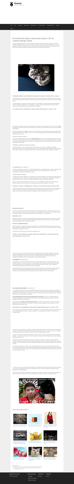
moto (29, 466)
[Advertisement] (37, 16)
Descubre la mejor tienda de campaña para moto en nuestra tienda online (20, 425)
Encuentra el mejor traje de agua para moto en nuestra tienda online (20, 458)
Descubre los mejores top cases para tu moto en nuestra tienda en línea (35, 425)
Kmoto (18, 3)
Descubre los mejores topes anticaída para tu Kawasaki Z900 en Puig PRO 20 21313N (50, 426)
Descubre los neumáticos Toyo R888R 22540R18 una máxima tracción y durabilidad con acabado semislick (20, 442)
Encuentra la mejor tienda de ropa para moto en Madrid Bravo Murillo (50, 458)
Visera (41, 466)
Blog (15, 25)
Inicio (11, 25)
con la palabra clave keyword (19, 468)
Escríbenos (40, 476)
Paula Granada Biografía (13, 476)
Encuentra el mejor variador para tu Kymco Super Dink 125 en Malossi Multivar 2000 (34, 459)
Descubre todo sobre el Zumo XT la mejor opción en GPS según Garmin (34, 442)
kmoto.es (47, 476)
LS (27, 466)
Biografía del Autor (50, 25)
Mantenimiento (33, 25)
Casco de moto (24, 466)
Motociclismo (26, 25)
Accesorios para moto (17, 466)
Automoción (20, 25)
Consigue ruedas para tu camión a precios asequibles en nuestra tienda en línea (27, 467)
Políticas (11, 28)
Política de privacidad (32, 478)
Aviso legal (30, 476)
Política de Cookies (32, 480)
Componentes (16, 465)
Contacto (57, 25)
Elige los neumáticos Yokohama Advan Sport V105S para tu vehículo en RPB (50, 442)
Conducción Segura (41, 25)
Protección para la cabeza (35, 466)
